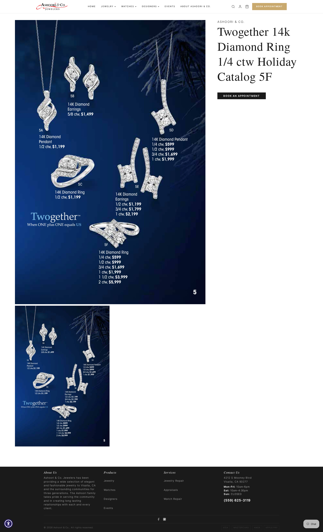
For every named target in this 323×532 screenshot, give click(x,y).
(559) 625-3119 (237, 500)
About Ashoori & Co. (195, 6)
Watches (127, 6)
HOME (92, 6)
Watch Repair (173, 498)
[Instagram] (164, 519)
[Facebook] (158, 519)
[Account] (240, 6)
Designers (149, 6)
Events (170, 6)
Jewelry (107, 6)
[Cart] (247, 6)
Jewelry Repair (174, 480)
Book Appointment (269, 6)
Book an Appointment (241, 95)
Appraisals (171, 489)
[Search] (233, 6)
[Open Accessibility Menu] (8, 523)
